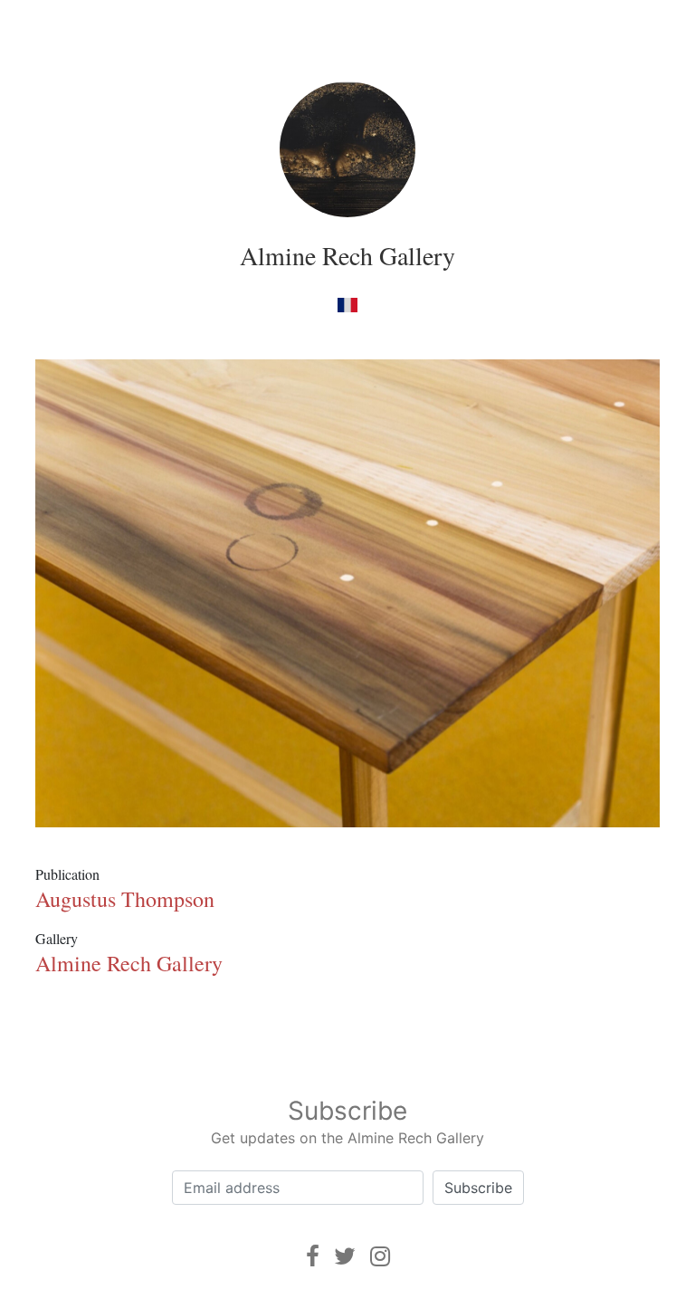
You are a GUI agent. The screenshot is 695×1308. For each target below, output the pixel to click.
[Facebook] (313, 1256)
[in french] (347, 303)
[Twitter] (345, 1256)
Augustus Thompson (124, 898)
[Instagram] (380, 1256)
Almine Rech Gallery (347, 255)
